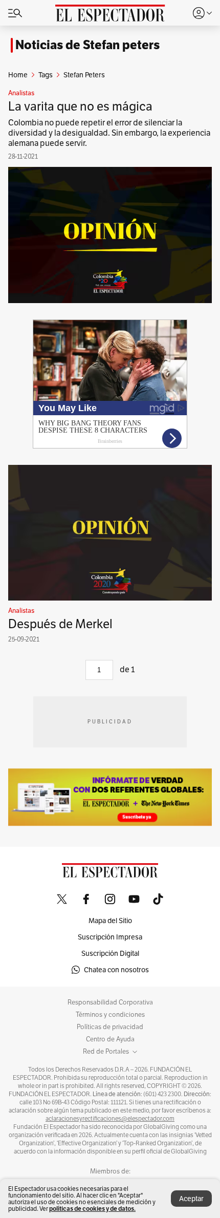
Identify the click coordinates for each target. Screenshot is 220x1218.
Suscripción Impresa (110, 937)
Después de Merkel (60, 624)
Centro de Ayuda (110, 1039)
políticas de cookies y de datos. (92, 1208)
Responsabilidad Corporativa (110, 1002)
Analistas (21, 93)
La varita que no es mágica (80, 106)
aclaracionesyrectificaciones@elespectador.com (110, 1118)
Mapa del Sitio (110, 920)
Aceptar (191, 1198)
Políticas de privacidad (110, 1027)
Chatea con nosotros (116, 969)
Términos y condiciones (110, 1014)
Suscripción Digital (110, 953)
